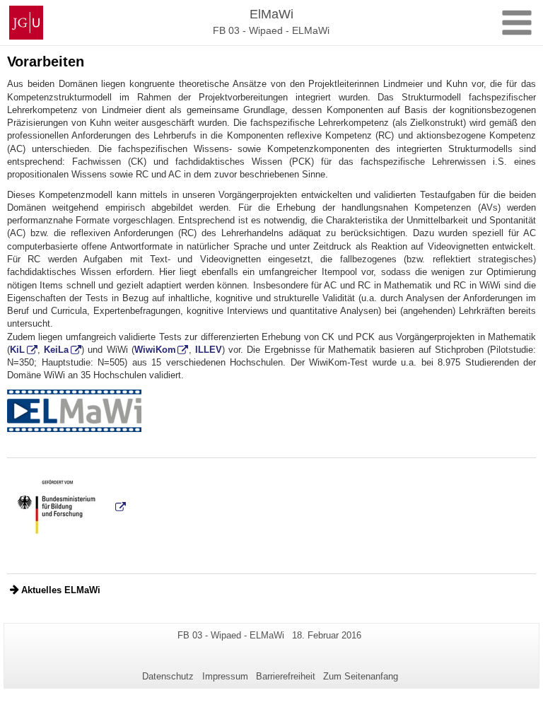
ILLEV (208, 349)
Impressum (225, 676)
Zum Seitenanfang (360, 676)
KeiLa (56, 349)
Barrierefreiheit (285, 676)
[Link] (74, 409)
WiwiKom (155, 349)
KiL (17, 349)
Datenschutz (168, 676)
